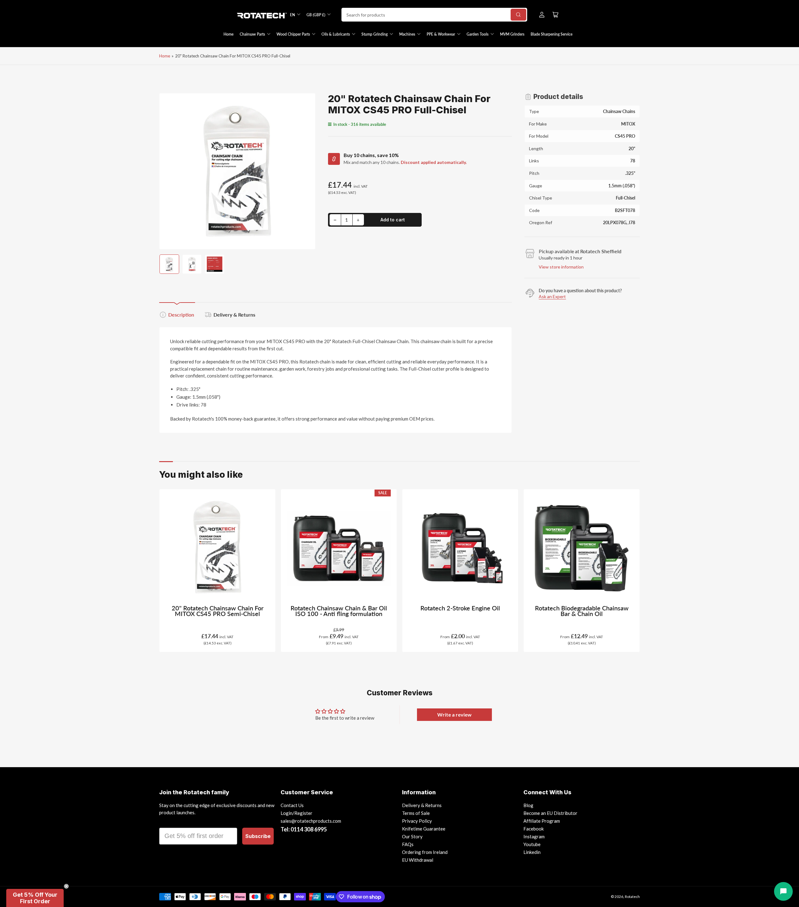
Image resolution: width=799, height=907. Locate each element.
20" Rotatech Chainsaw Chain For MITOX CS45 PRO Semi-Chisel (217, 610)
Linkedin (532, 852)
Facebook (533, 828)
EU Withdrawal (417, 860)
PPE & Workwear (441, 34)
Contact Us (292, 805)
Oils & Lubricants (335, 34)
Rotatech (632, 896)
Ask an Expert (552, 296)
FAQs (408, 844)
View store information (561, 266)
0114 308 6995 (309, 829)
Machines (407, 34)
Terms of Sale (416, 813)
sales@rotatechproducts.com (311, 821)
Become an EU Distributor (550, 813)
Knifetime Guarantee (423, 828)
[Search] (518, 15)
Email (167, 822)
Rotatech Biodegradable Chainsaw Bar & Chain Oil (582, 610)
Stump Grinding (374, 34)
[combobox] (434, 15)
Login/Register (296, 813)
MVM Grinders (512, 34)
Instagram (534, 836)
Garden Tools (477, 34)
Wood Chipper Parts (293, 34)
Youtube (532, 844)
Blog (528, 805)
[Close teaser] (66, 886)
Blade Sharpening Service (551, 34)
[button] (35, 898)
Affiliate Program (541, 821)
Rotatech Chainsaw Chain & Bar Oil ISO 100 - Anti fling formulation (339, 610)
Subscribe (258, 836)
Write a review (454, 714)
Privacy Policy (417, 821)
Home (228, 34)
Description (181, 315)
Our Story (412, 836)
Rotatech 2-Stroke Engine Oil (460, 608)
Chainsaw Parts (252, 34)
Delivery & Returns (234, 315)
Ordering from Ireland (425, 852)
